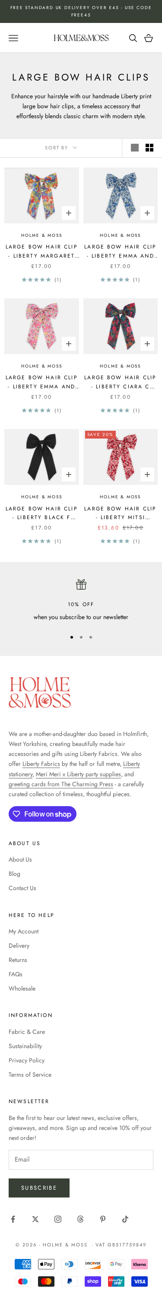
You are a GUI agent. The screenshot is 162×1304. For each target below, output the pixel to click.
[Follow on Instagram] (58, 1219)
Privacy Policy (26, 1060)
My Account (23, 931)
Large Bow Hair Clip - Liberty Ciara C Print (120, 382)
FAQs (15, 974)
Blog (14, 873)
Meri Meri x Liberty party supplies (78, 774)
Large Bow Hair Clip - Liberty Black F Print (42, 513)
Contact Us (22, 888)
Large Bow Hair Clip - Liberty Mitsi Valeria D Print (120, 513)
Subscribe (39, 1188)
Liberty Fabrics (41, 763)
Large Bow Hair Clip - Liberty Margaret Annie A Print (42, 251)
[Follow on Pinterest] (102, 1219)
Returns (18, 959)
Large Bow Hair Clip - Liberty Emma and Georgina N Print (42, 382)
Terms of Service (30, 1074)
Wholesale (22, 988)
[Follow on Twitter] (35, 1219)
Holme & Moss (41, 235)
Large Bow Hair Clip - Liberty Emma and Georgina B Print (120, 251)
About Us (20, 859)
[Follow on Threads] (80, 1219)
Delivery (19, 945)
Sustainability (25, 1046)
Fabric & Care (27, 1031)
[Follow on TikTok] (125, 1219)
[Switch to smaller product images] (149, 148)
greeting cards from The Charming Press (61, 784)
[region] (81, 600)
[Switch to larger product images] (135, 148)
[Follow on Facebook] (13, 1219)
